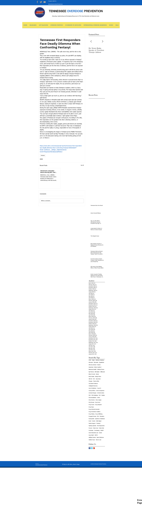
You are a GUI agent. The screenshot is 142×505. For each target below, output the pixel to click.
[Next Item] (102, 41)
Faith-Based (98, 421)
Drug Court (97, 402)
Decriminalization (92, 397)
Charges (90, 381)
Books (97, 374)
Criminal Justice (100, 392)
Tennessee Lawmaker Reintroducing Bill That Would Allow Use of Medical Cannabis (47, 171)
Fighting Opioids (92, 425)
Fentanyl (43, 155)
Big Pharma (91, 371)
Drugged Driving (92, 416)
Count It (99, 388)
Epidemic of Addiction (100, 418)
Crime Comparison (100, 390)
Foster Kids (101, 428)
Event (90, 421)
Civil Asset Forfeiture (93, 383)
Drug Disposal (98, 404)
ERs (98, 416)
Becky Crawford (97, 367)
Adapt (93, 360)
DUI (100, 395)
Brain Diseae (91, 376)
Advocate (91, 362)
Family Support (92, 423)
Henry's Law (98, 439)
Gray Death (91, 435)
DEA (90, 395)
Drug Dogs (91, 407)
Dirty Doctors (92, 400)
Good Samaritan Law (93, 432)
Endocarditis (91, 418)
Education (102, 416)
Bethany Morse (100, 369)
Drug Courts (91, 404)
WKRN (41, 159)
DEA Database (94, 395)
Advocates (96, 362)
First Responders (101, 425)
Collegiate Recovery (93, 385)
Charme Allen (96, 381)
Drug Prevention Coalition (94, 411)
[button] (43, 25)
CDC (94, 378)
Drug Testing (91, 414)
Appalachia (101, 362)
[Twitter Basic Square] (92, 448)
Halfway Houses (92, 437)
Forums (90, 428)
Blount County (92, 374)
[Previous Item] (91, 41)
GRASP (102, 430)
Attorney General (92, 364)
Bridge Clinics (98, 376)
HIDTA (96, 435)
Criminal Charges (92, 392)
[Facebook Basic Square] (89, 448)
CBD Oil (90, 378)
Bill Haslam (97, 371)
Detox (98, 397)
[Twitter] (41, 2)
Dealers (103, 395)
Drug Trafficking (98, 414)
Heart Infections (100, 437)
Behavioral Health (93, 369)
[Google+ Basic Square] (94, 448)
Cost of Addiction (92, 388)
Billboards (102, 371)
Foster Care (95, 428)
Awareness (91, 367)
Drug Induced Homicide (94, 409)
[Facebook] (37, 2)
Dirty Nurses (91, 402)
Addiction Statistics (100, 360)
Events (93, 421)
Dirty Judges (98, 400)
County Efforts (92, 390)
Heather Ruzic (92, 439)
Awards (98, 364)
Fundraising (97, 430)
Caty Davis (98, 378)
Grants (100, 432)
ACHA (90, 360)
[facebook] (98, 503)
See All (82, 165)
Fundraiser (91, 430)
